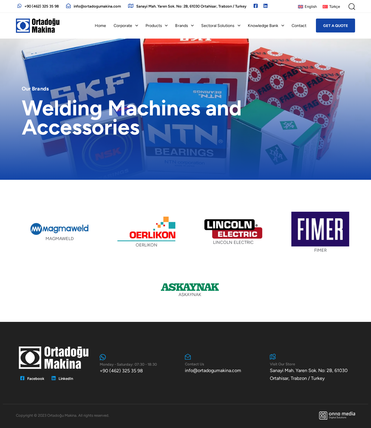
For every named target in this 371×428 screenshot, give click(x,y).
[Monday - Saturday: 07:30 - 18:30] (139, 364)
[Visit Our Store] (309, 368)
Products (154, 25)
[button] (351, 6)
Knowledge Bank (263, 25)
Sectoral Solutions (217, 25)
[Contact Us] (224, 364)
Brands (181, 25)
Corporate (123, 25)
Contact (299, 25)
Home (100, 25)
